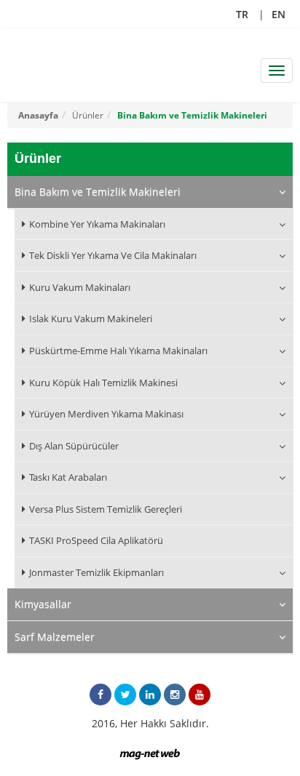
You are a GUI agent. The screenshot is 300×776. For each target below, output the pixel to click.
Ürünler (87, 115)
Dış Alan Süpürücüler (74, 445)
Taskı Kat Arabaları (68, 477)
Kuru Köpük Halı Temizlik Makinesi (103, 382)
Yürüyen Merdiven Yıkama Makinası (106, 413)
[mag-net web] (149, 752)
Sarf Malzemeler (55, 637)
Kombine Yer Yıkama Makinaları (97, 224)
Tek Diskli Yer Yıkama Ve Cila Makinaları (113, 255)
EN (278, 14)
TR (242, 14)
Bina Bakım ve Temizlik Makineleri (192, 115)
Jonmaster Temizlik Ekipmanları (96, 572)
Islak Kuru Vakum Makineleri (90, 318)
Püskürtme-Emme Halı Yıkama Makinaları (118, 350)
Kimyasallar (43, 604)
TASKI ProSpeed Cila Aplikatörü (96, 540)
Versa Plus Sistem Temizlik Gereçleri (105, 509)
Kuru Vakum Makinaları (79, 287)
